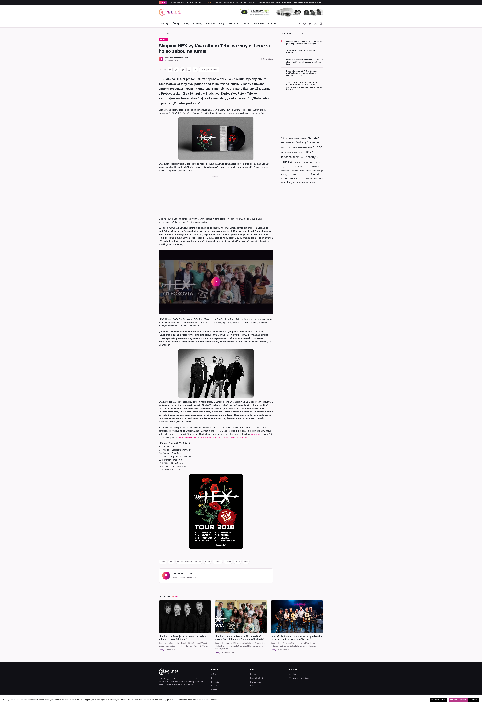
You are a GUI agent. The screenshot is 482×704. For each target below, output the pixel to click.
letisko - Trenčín (316, 163)
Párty (221, 23)
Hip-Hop (297, 148)
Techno (305, 178)
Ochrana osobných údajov (299, 678)
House (310, 148)
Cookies (292, 674)
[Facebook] (310, 23)
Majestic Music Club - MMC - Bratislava (296, 167)
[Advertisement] (216, 196)
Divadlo (246, 23)
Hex (171, 562)
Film (309, 142)
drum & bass (286, 142)
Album (162, 562)
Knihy (301, 157)
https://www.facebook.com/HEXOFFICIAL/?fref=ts (223, 437)
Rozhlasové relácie (303, 175)
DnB (317, 138)
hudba (207, 562)
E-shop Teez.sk (256, 682)
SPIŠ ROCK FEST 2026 (303, 2)
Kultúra (228, 562)
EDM (293, 142)
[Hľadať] (298, 23)
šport (314, 182)
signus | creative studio (315, 700)
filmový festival (287, 147)
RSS (252, 686)
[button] (216, 282)
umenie (316, 178)
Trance (310, 178)
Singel (315, 174)
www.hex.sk (256, 434)
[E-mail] (195, 69)
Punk (282, 175)
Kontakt (272, 23)
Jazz (283, 152)
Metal (314, 167)
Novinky (164, 23)
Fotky (186, 23)
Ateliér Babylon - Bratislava (298, 138)
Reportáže (259, 23)
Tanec (300, 178)
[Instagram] (304, 23)
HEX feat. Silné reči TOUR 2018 (189, 562)
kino (301, 152)
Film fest (316, 142)
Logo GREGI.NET (257, 678)
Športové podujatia (305, 182)
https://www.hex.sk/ (188, 437)
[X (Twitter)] (315, 23)
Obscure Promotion (305, 171)
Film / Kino (233, 23)
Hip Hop (304, 148)
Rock (294, 174)
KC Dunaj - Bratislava (291, 152)
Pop (320, 170)
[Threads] (321, 23)
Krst (317, 157)
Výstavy (295, 182)
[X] (176, 69)
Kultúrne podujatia (302, 162)
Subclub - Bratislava (289, 178)
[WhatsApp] (182, 69)
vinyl (246, 562)
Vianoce (320, 178)
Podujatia (215, 682)
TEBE (237, 562)
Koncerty (197, 23)
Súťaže (214, 690)
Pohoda (315, 171)
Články (176, 23)
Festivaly (210, 23)
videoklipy (287, 182)
